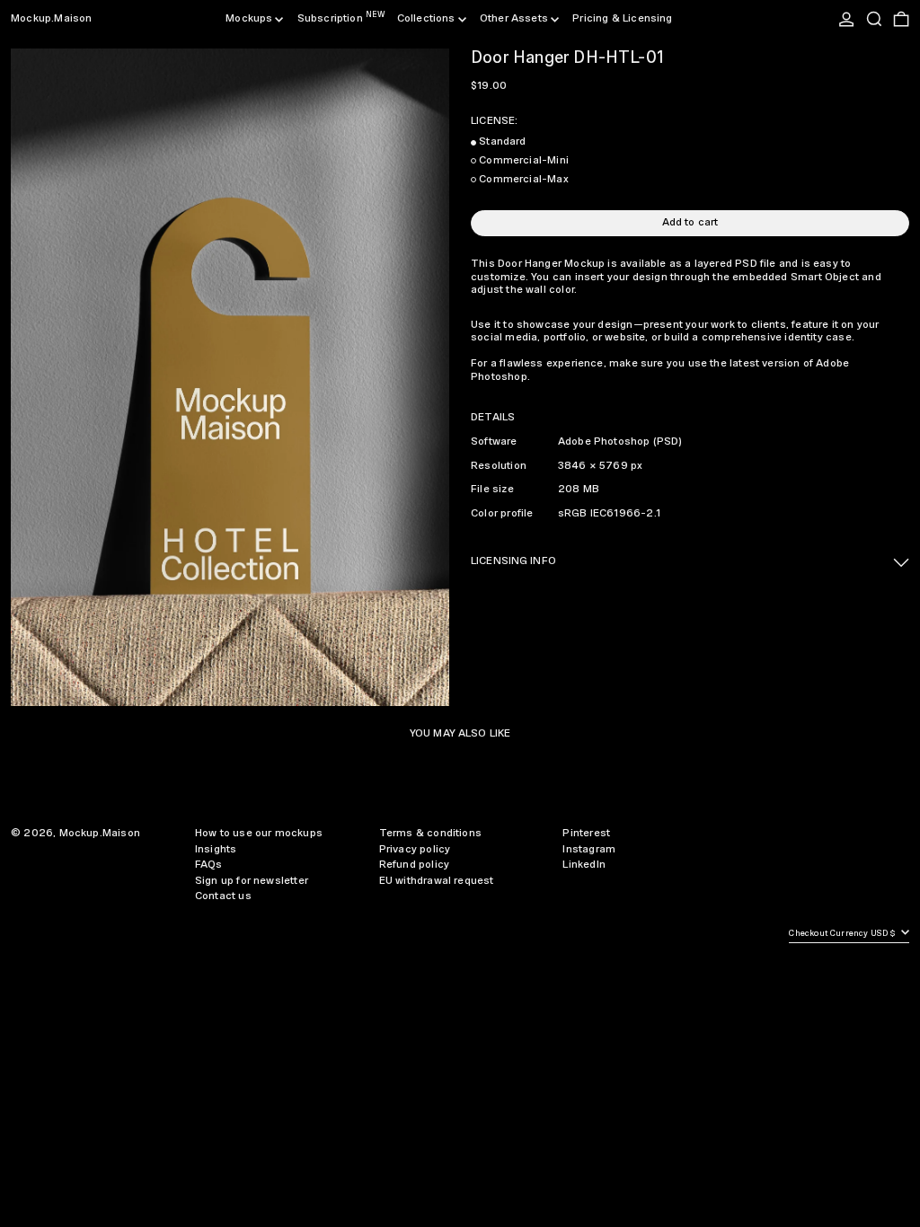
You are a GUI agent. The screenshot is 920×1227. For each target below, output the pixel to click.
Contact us (223, 896)
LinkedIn (583, 864)
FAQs (209, 864)
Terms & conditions (430, 833)
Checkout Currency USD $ (843, 934)
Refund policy (414, 864)
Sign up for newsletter (251, 881)
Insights (215, 849)
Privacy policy (415, 849)
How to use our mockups (259, 833)
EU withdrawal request (436, 881)
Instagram (588, 849)
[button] (874, 19)
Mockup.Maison (51, 18)
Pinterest (586, 833)
